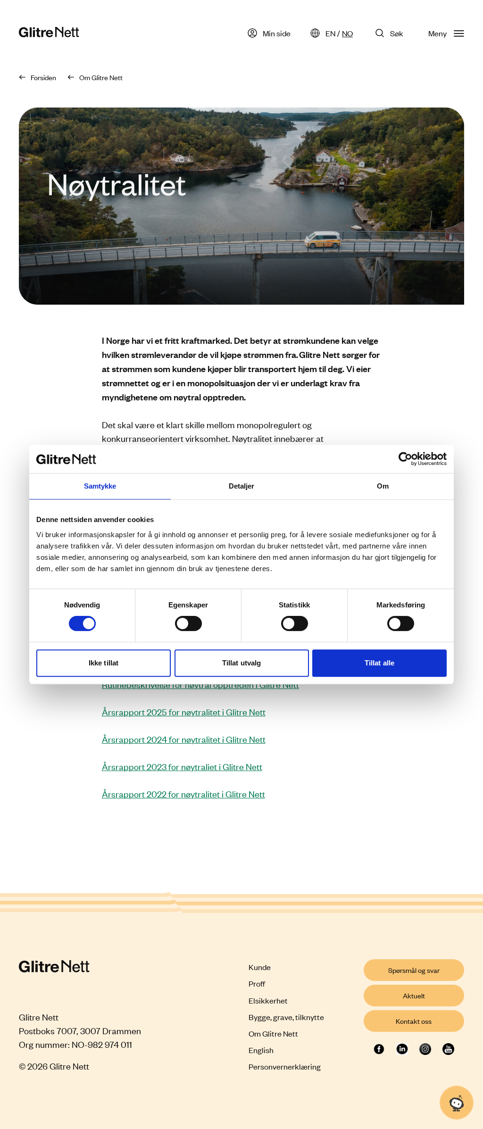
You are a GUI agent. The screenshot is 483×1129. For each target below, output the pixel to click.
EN (330, 33)
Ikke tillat (103, 663)
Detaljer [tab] (242, 486)
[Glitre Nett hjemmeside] (49, 33)
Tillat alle (379, 663)
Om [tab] (383, 486)
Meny (437, 33)
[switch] (188, 623)
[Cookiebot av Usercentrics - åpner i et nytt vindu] (405, 459)
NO (347, 33)
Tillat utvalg (241, 663)
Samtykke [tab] (100, 486)
